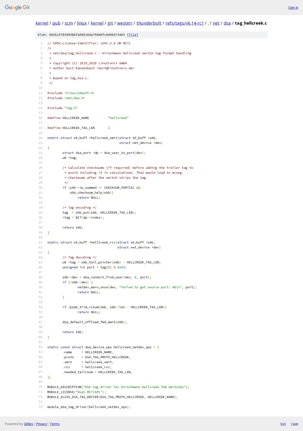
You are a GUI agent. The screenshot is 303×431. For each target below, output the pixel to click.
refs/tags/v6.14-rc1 (184, 23)
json (294, 424)
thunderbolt (148, 23)
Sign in (293, 7)
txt (283, 424)
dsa (227, 23)
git (110, 23)
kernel (42, 23)
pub (56, 23)
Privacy (41, 424)
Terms (55, 424)
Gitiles (28, 424)
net (216, 23)
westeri (124, 23)
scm (69, 23)
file (132, 35)
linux (82, 23)
